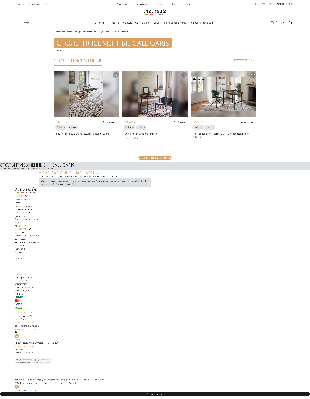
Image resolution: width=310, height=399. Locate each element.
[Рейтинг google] (42, 363)
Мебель (127, 22)
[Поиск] (282, 23)
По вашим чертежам (201, 22)
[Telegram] (16, 332)
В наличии (100, 22)
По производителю (175, 22)
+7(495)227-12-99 (88, 176)
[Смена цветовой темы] (277, 23)
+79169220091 (142, 181)
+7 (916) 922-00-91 (23, 319)
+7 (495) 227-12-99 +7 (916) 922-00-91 (273, 4)
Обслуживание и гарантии (26, 219)
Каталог (25, 22)
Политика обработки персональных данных (88, 379)
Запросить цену (110, 122)
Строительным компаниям (27, 235)
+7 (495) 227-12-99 (23, 316)
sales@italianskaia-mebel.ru (112, 176)
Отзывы (18, 252)
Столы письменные (78, 60)
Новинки (115, 22)
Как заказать (142, 4)
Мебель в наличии (23, 199)
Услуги (160, 4)
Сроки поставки (22, 216)
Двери (157, 22)
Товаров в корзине (156, 394)
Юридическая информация (27, 242)
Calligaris (61, 127)
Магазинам (20, 232)
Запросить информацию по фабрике (155, 157)
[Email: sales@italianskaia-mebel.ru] (272, 23)
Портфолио (122, 4)
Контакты (188, 4)
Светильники (142, 22)
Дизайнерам (20, 239)
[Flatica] (155, 336)
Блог (174, 4)
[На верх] (17, 387)
